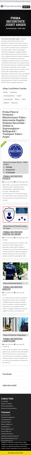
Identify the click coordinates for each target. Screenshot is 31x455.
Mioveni (17, 99)
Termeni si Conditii (6, 403)
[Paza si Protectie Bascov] (15, 271)
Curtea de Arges (8, 99)
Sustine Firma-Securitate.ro (9, 408)
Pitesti (23, 99)
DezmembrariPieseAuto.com (9, 438)
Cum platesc (4, 401)
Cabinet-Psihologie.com (8, 417)
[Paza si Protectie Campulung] (15, 324)
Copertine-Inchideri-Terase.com (10, 436)
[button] (26, 7)
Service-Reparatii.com (7, 429)
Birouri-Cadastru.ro (6, 424)
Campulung (13, 92)
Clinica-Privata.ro (6, 422)
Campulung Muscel (9, 96)
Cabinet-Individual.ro (7, 433)
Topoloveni (14, 103)
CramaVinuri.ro (5, 426)
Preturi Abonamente (7, 406)
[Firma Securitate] (11, 6)
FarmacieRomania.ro (7, 440)
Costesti (19, 96)
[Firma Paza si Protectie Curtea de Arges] (15, 214)
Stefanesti (6, 103)
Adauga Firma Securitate (24, 1)
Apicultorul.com (5, 415)
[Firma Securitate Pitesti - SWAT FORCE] (15, 151)
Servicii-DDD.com (6, 431)
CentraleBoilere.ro (6, 419)
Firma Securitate (11, 28)
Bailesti (6, 92)
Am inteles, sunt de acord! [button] (15, 452)
